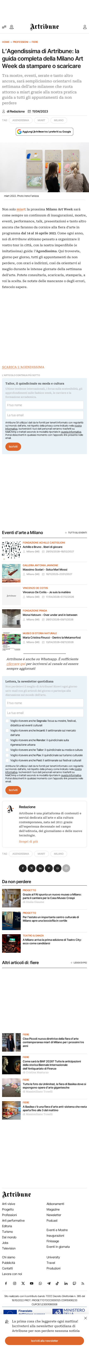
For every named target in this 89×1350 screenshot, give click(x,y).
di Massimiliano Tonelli (38, 1091)
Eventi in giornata (58, 1247)
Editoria (7, 1226)
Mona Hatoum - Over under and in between (50, 614)
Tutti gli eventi (77, 532)
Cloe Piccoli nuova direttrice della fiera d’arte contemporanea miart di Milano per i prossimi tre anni (53, 1042)
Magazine (53, 1209)
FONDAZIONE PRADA (35, 610)
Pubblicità (8, 1263)
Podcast (52, 1220)
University (53, 1257)
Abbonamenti (55, 1204)
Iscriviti (13, 446)
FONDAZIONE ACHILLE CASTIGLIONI (44, 542)
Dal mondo (9, 1237)
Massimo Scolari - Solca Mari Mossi (45, 569)
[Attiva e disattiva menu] (4, 27)
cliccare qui (15, 664)
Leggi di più (80, 962)
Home (6, 41)
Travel (51, 1263)
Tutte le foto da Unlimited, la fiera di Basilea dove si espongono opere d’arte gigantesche (54, 1085)
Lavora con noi (12, 1274)
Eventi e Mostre (57, 1230)
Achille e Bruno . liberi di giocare (42, 546)
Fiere (35, 41)
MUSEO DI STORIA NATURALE (40, 633)
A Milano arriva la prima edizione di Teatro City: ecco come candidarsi (52, 941)
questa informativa (71, 431)
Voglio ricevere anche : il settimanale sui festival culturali (45, 760)
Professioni (20, 41)
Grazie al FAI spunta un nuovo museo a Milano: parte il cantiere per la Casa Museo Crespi (52, 896)
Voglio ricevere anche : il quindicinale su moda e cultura (46, 749)
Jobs (5, 1243)
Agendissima (20, 120)
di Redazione (16, 111)
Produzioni (53, 1268)
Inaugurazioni (55, 1236)
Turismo (7, 1232)
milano (59, 120)
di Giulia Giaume (33, 902)
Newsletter (54, 1215)
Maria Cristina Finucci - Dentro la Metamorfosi (52, 637)
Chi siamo (8, 1257)
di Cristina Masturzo (36, 1072)
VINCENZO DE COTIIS (35, 588)
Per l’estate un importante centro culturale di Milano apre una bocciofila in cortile (51, 918)
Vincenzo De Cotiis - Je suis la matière (47, 592)
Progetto (29, 890)
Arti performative (13, 1220)
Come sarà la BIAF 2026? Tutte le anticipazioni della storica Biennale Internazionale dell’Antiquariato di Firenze (52, 1065)
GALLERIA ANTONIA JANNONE (40, 565)
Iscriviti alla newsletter (44, 1340)
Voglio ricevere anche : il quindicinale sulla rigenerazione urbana (39, 742)
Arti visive (8, 1204)
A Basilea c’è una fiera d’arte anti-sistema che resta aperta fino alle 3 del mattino (55, 1108)
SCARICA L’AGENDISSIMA (23, 367)
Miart (41, 120)
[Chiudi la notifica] (85, 1317)
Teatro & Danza (33, 935)
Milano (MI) (33, 551)
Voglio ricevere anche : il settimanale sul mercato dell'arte (43, 733)
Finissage (53, 1241)
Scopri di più (28, 841)
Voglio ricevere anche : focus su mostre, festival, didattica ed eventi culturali (43, 723)
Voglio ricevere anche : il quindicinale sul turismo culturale (46, 755)
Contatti (7, 1268)
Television (9, 1248)
